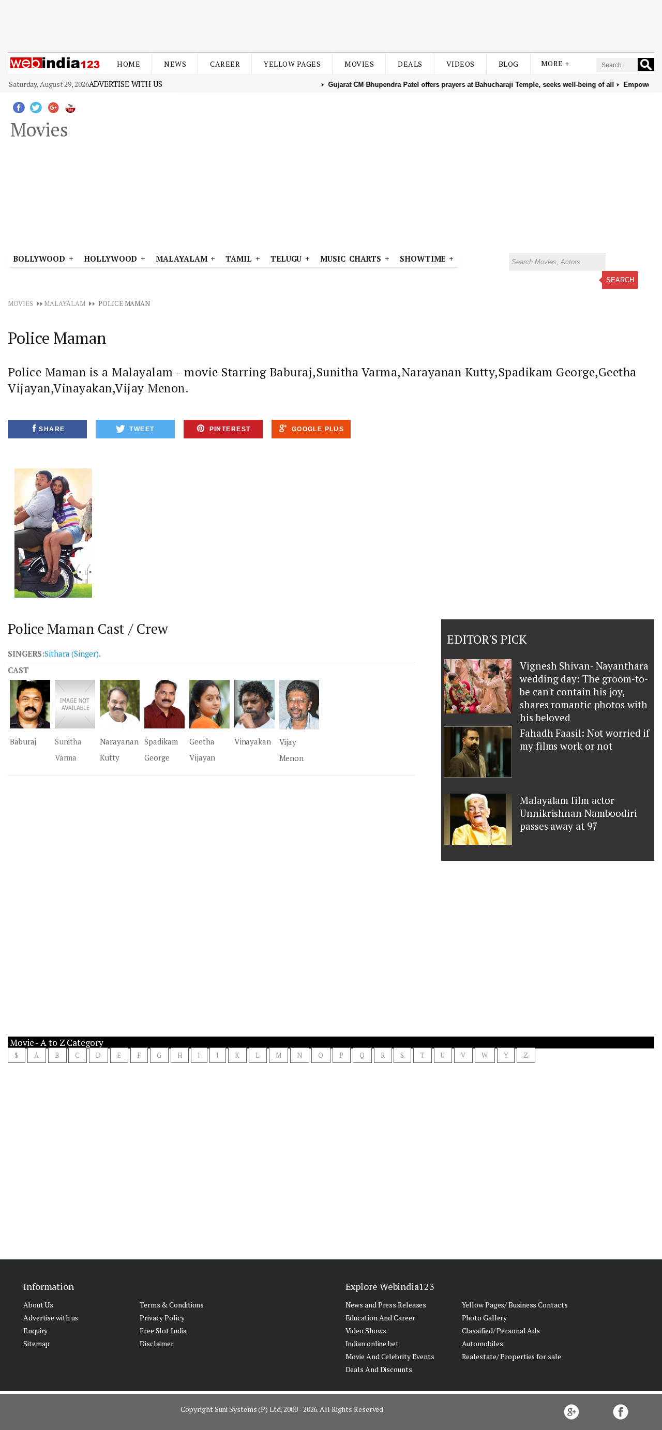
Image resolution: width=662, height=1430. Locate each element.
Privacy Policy (162, 1317)
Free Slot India (163, 1330)
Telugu (286, 258)
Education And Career (380, 1317)
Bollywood (39, 258)
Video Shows (365, 1330)
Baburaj (23, 741)
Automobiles (482, 1343)
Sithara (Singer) (71, 653)
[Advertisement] (331, 25)
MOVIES (20, 303)
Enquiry (35, 1330)
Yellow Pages (292, 64)
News (175, 64)
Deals (410, 64)
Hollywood (110, 258)
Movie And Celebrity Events (389, 1356)
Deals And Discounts (378, 1369)
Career (225, 64)
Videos (460, 64)
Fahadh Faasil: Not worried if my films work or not (585, 739)
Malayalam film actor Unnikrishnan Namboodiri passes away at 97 (578, 813)
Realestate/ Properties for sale (511, 1356)
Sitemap (36, 1343)
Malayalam (181, 258)
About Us (38, 1305)
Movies (359, 64)
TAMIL (238, 258)
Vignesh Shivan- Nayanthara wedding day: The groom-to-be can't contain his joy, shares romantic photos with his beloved (584, 691)
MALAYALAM (64, 303)
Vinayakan (252, 741)
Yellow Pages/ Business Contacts (515, 1305)
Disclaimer (157, 1343)
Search (620, 280)
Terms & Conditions (172, 1305)
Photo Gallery (484, 1317)
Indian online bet (372, 1343)
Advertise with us (125, 84)
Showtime (424, 258)
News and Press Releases (386, 1305)
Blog (509, 64)
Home (128, 64)
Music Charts (350, 258)
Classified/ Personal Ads (501, 1330)
